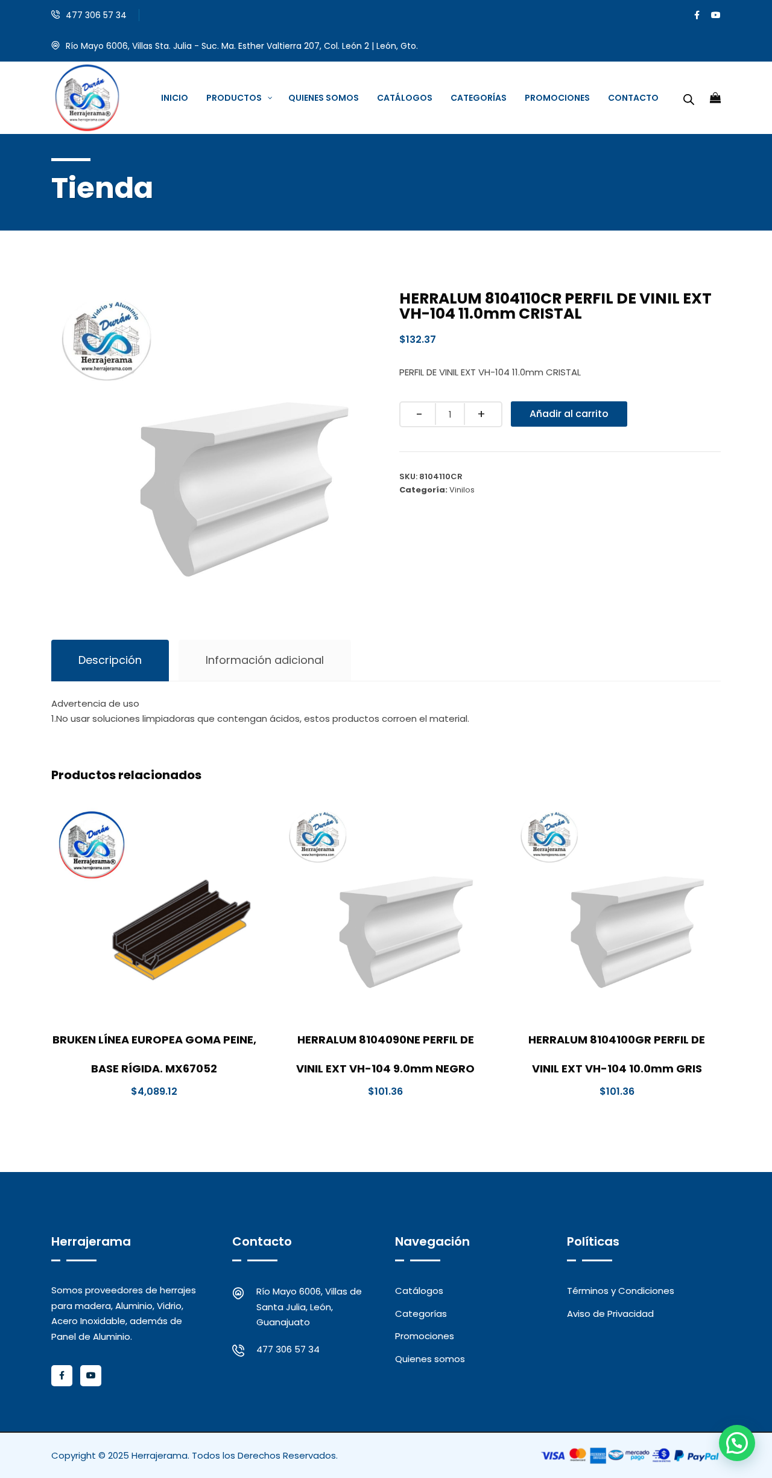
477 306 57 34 (96, 15)
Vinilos (462, 489)
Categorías (421, 1313)
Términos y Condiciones (620, 1290)
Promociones (424, 1336)
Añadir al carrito (569, 414)
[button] (737, 1443)
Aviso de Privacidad (610, 1313)
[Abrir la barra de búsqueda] (689, 98)
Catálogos (419, 1290)
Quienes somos (430, 1358)
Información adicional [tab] (265, 659)
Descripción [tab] (110, 659)
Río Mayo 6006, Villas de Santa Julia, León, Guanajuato (309, 1306)
